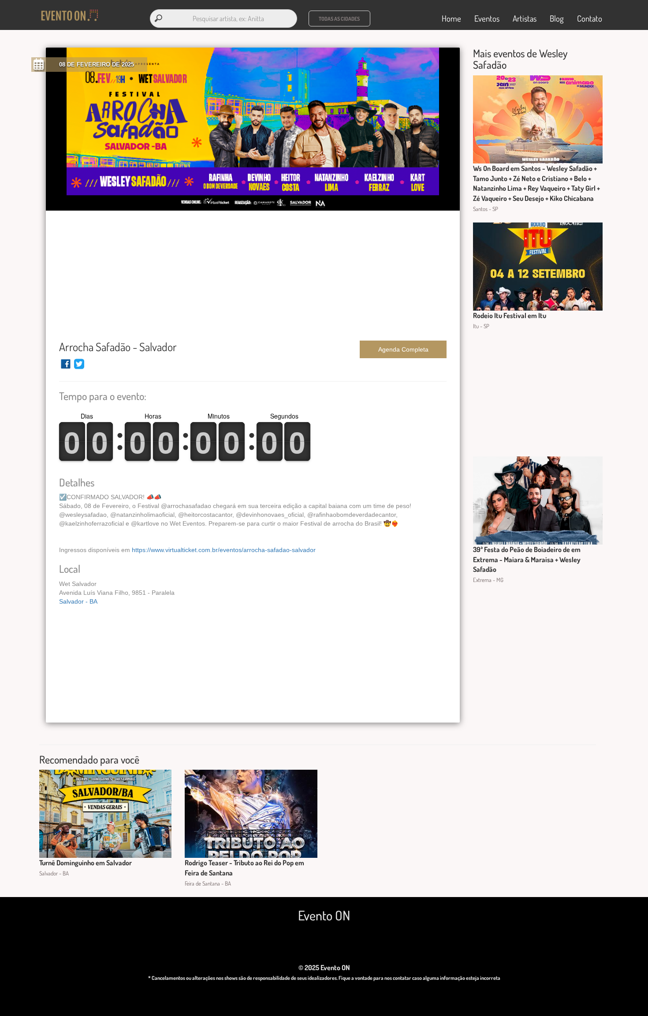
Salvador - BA (78, 601)
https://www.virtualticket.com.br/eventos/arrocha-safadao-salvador (224, 549)
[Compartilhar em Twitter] (79, 367)
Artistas (524, 18)
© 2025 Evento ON (324, 967)
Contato (589, 18)
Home (451, 18)
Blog (557, 18)
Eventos (486, 18)
